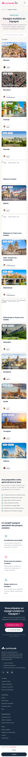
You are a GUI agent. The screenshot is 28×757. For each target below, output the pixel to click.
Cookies (4, 735)
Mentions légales (6, 729)
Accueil (3, 9)
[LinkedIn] (12, 672)
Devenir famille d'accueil (8, 722)
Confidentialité (13, 746)
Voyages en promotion (7, 687)
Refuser (14, 750)
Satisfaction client (6, 706)
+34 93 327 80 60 (15, 630)
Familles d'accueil (6, 717)
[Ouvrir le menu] (24, 3)
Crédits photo (5, 738)
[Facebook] (7, 672)
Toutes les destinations (7, 689)
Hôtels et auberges (6, 720)
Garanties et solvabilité (7, 703)
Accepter (14, 754)
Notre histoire (5, 700)
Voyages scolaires (6, 681)
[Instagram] (3, 672)
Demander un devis (13, 625)
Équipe (3, 697)
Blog (3, 709)
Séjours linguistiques (7, 684)
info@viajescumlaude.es (9, 665)
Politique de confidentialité (8, 732)
